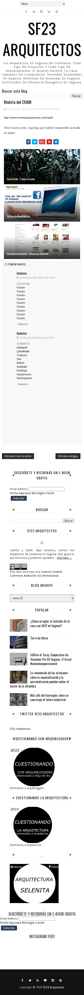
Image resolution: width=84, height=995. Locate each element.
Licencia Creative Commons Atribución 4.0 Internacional (36, 573)
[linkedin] (49, 11)
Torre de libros (39, 638)
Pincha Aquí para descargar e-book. (32, 493)
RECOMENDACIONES (49, 109)
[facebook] (26, 11)
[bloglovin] (45, 980)
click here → (64, 558)
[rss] (38, 980)
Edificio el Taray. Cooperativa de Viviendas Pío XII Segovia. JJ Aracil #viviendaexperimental (50, 659)
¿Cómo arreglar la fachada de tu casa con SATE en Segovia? (50, 623)
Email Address (19, 489)
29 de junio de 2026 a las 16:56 (37, 277)
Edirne (20, 363)
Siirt (19, 359)
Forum (21, 287)
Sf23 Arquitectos (20, 729)
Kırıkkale (22, 367)
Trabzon (22, 355)
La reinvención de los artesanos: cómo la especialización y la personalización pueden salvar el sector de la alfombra (39, 679)
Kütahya (22, 370)
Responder (23, 324)
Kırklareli (22, 347)
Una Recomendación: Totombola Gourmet (28, 254)
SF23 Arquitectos (42, 38)
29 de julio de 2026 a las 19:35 (37, 337)
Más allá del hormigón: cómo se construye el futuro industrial (49, 697)
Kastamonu (24, 374)
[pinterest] (57, 11)
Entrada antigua (68, 456)
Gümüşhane (24, 378)
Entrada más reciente (17, 456)
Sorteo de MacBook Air (18, 216)
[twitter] (34, 11)
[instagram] (42, 11)
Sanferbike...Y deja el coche (21, 179)
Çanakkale (23, 351)
